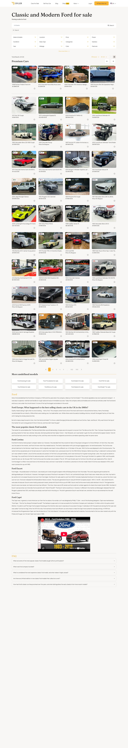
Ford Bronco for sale (51, 387)
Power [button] (94, 37)
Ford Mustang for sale (24, 381)
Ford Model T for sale (104, 387)
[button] (81, 369)
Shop (66, 3)
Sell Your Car (47, 3)
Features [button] (94, 46)
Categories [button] (69, 42)
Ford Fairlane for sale (24, 387)
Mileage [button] (42, 46)
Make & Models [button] (17, 37)
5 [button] (63, 369)
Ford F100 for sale (104, 381)
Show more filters (63, 51)
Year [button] (14, 46)
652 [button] (72, 369)
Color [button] (67, 46)
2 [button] (52, 369)
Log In (90, 3)
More (75, 3)
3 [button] (56, 369)
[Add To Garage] (34, 88)
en (113, 3)
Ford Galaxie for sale (77, 387)
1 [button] (49, 369)
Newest (95, 57)
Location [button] (42, 37)
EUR (103, 57)
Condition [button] (16, 42)
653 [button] (77, 369)
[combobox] (64, 25)
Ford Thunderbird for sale (50, 381)
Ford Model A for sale (77, 381)
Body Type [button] (43, 42)
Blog (56, 3)
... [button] (67, 369)
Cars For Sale (35, 3)
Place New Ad (102, 3)
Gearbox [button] (94, 42)
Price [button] (67, 37)
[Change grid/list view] (110, 56)
